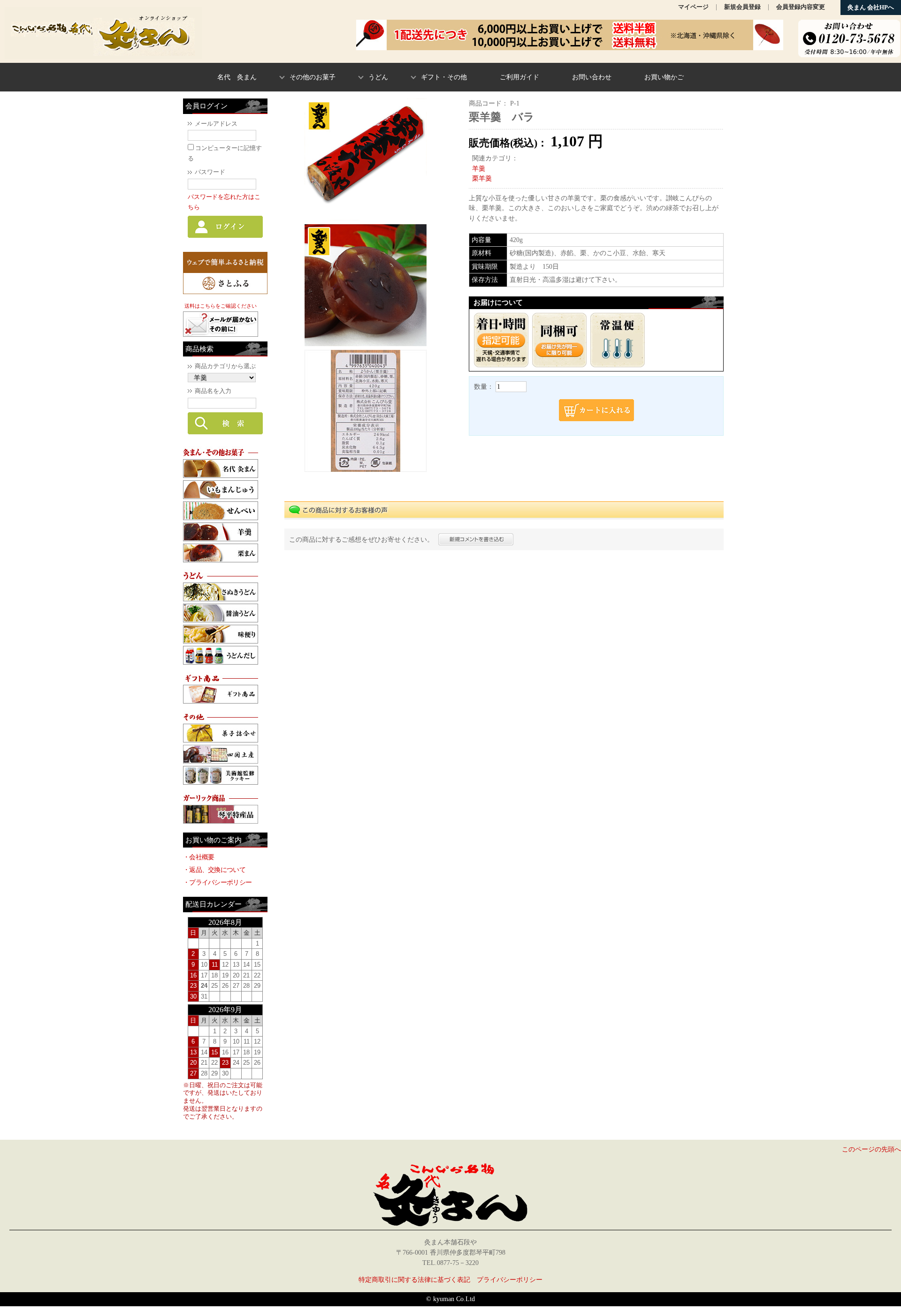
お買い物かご (664, 77)
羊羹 (478, 168)
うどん (378, 77)
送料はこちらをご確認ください (220, 306)
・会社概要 (198, 857)
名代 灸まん (237, 77)
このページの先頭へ (871, 1149)
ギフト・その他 (444, 77)
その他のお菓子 (313, 77)
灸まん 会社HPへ (871, 7)
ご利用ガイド (519, 77)
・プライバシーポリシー (217, 882)
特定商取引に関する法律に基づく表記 (414, 1279)
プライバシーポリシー (509, 1279)
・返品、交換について (214, 869)
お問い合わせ (591, 77)
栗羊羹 (482, 178)
